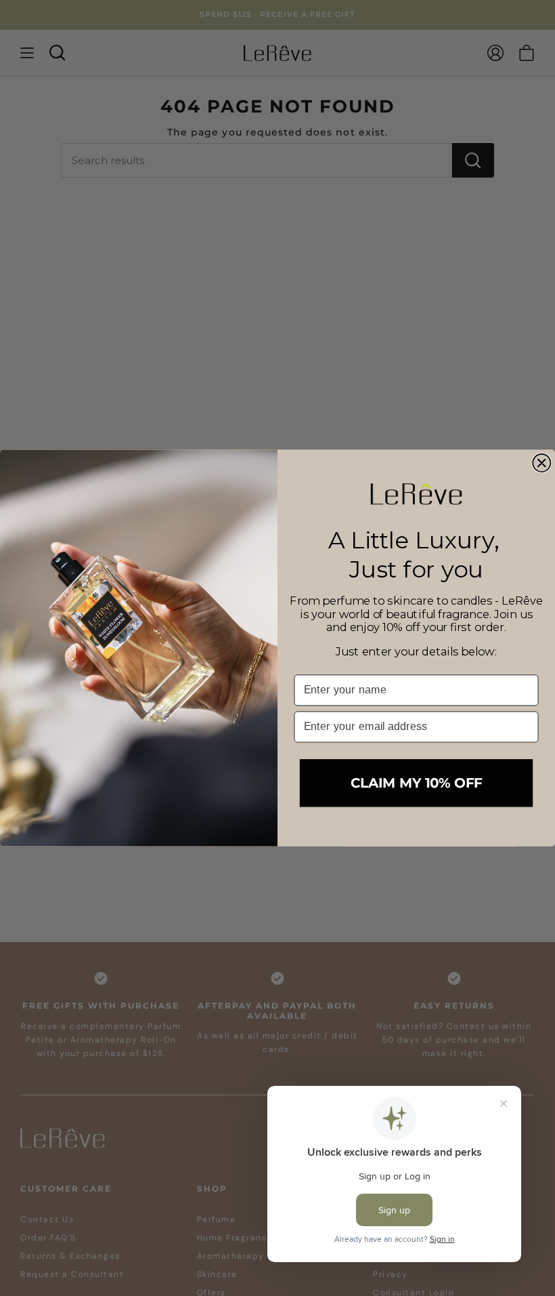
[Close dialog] (541, 463)
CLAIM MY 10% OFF (416, 783)
